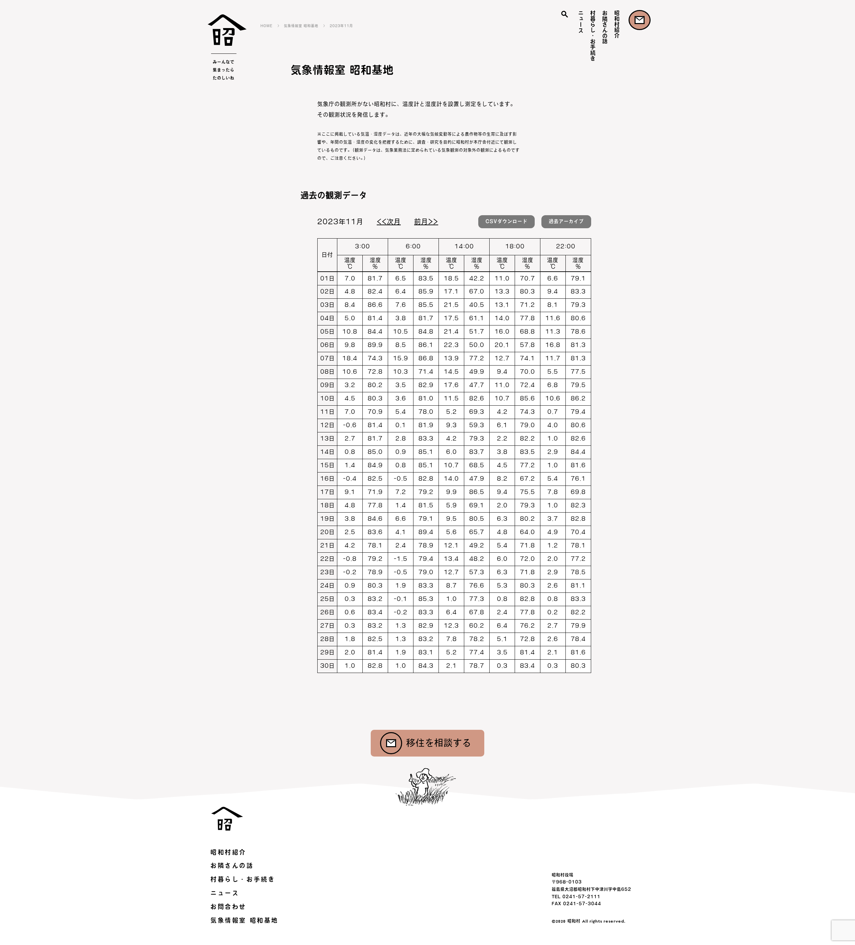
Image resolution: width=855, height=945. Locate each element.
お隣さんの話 (605, 27)
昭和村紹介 (617, 24)
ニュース (580, 21)
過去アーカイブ (566, 221)
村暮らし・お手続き (592, 35)
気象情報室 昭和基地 (301, 25)
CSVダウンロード (506, 221)
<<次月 (389, 221)
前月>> (426, 221)
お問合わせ (640, 20)
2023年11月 (341, 25)
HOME (267, 25)
